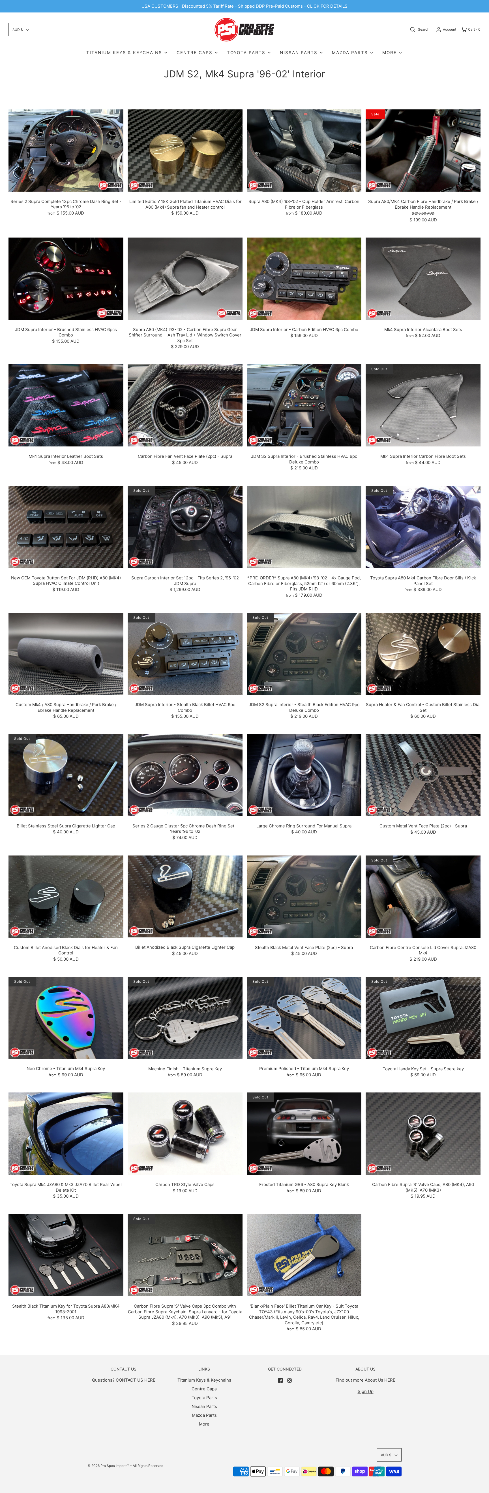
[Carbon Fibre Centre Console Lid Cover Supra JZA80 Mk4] (423, 896)
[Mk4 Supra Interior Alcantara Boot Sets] (423, 278)
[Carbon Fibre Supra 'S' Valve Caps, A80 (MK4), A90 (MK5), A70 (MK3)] (423, 1133)
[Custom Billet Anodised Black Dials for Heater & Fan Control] (65, 896)
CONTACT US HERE (135, 1380)
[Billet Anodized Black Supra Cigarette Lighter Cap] (185, 896)
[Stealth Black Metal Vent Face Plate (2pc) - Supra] (304, 896)
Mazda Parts (204, 1415)
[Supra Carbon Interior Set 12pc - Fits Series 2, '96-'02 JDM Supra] (185, 526)
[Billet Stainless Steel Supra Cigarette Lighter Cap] (65, 774)
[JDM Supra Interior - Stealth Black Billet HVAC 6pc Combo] (185, 653)
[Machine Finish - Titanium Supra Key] (185, 1017)
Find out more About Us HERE (365, 1380)
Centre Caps (204, 1389)
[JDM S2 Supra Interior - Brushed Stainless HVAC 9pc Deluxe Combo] (304, 405)
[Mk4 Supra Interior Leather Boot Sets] (65, 405)
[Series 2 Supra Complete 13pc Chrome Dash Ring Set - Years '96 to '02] (65, 150)
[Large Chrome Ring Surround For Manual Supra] (304, 774)
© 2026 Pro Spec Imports (107, 1466)
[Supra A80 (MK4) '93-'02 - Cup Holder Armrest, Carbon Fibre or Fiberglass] (304, 150)
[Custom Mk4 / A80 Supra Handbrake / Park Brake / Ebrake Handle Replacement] (65, 653)
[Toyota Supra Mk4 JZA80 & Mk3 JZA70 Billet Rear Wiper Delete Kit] (65, 1133)
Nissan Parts (204, 1406)
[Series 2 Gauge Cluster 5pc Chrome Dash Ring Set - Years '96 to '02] (185, 774)
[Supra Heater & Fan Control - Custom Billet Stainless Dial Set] (423, 653)
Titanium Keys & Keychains (204, 1380)
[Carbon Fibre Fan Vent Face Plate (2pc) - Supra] (185, 405)
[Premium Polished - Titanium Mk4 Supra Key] (304, 1017)
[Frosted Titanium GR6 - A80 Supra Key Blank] (304, 1133)
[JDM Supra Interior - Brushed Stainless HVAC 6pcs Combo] (65, 278)
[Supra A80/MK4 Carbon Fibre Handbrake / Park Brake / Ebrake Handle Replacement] (423, 150)
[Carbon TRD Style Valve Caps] (185, 1133)
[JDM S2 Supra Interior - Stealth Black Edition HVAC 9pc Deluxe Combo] (304, 653)
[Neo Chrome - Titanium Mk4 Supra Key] (65, 1017)
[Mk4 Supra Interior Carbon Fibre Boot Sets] (423, 405)
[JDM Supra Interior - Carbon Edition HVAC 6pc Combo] (304, 278)
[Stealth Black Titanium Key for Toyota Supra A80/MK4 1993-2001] (65, 1254)
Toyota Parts (204, 1397)
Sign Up (366, 1391)
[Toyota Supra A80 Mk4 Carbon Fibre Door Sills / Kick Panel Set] (423, 526)
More (204, 1424)
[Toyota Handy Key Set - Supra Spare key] (423, 1017)
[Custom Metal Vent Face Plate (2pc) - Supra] (423, 775)
